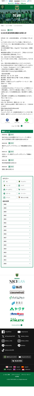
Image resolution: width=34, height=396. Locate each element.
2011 (5, 260)
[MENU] (31, 7)
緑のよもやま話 (24, 197)
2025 (5, 208)
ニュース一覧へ (16, 126)
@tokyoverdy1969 (9, 350)
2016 (5, 241)
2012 (5, 256)
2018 (5, 234)
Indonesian (27, 369)
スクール (8, 193)
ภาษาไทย (18, 369)
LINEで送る (26, 122)
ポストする (17, 122)
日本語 (10, 367)
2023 (5, 215)
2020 (5, 226)
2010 (5, 263)
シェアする (7, 122)
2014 (5, 249)
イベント (8, 197)
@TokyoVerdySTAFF (10, 336)
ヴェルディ (23, 181)
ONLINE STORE (18, 360)
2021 (5, 223)
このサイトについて (15, 374)
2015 (5, 245)
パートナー (23, 193)
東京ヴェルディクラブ (11, 357)
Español (26, 367)
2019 (5, 230)
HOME (2, 25)
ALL (7, 181)
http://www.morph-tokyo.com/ (10, 108)
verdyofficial (8, 332)
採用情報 (17, 376)
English (18, 367)
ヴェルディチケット (26, 357)
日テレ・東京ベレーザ (2, 7)
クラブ (11, 30)
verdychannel (24, 332)
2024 (5, 212)
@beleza (23, 345)
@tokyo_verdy (8, 341)
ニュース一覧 (9, 25)
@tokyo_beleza (25, 336)
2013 (5, 252)
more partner (16, 325)
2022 (5, 219)
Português (9, 369)
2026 (5, 204)
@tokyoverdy (8, 345)
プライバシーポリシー (26, 374)
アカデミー (23, 189)
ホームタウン (9, 189)
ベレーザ (8, 185)
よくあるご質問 (6, 374)
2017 (5, 237)
